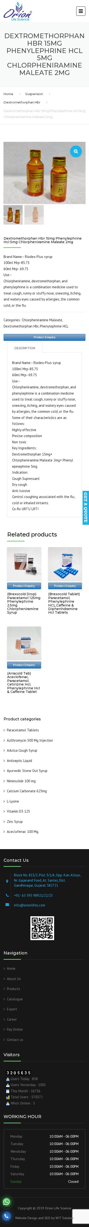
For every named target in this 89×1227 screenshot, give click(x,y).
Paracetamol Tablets (23, 730)
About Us (14, 978)
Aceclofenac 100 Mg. (23, 831)
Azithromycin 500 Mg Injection (30, 740)
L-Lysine (13, 801)
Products (13, 988)
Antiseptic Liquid (20, 760)
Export (12, 1009)
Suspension (34, 94)
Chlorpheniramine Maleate (42, 320)
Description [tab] (24, 348)
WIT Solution (64, 1218)
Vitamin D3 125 (18, 811)
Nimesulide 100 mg (21, 781)
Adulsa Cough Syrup (22, 750)
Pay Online (15, 1029)
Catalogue (15, 999)
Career (12, 1019)
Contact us (15, 1039)
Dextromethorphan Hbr (22, 102)
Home (8, 94)
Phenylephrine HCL (54, 326)
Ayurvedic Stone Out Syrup (27, 770)
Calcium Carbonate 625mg (27, 791)
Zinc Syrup (15, 821)
